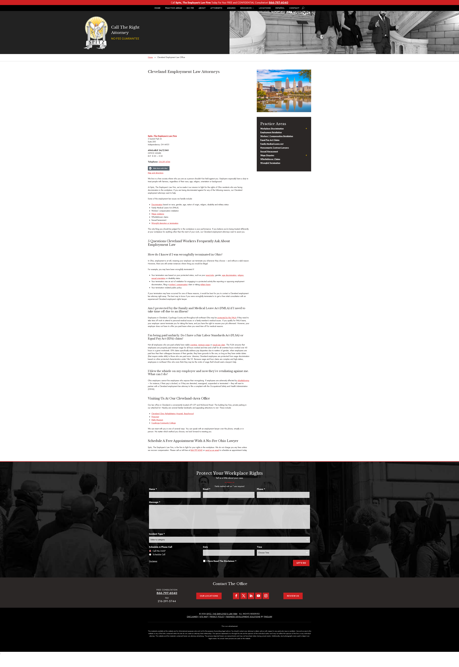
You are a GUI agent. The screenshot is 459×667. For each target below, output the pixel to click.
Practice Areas (173, 8)
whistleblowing (243, 380)
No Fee (190, 8)
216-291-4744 (164, 161)
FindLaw (268, 616)
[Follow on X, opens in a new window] (243, 596)
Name (153, 489)
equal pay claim (219, 344)
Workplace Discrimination (272, 128)
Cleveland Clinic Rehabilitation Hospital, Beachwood (172, 413)
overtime (193, 344)
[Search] (303, 8)
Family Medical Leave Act (271, 143)
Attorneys (216, 8)
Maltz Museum (157, 419)
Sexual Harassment (269, 151)
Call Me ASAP (159, 551)
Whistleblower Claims (270, 159)
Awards (231, 8)
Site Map (203, 616)
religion (240, 275)
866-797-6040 (278, 2)
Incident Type (157, 534)
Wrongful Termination (270, 163)
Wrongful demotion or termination (164, 223)
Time (259, 547)
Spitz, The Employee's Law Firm (221, 613)
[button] (456, 649)
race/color (210, 275)
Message (154, 502)
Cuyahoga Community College (163, 423)
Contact (294, 8)
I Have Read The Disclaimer (221, 561)
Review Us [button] (293, 596)
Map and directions (155, 173)
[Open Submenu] (306, 128)
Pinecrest (155, 416)
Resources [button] (246, 8)
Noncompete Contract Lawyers (274, 147)
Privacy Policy (217, 616)
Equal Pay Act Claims (269, 140)
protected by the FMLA (226, 317)
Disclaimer (153, 561)
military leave (205, 284)
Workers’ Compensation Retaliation (276, 136)
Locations (265, 8)
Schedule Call (159, 554)
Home (157, 8)
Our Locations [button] (209, 596)
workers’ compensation (178, 284)
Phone (261, 489)
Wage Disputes (267, 155)
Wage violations (157, 214)
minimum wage (204, 344)
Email (206, 489)
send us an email (212, 450)
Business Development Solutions (243, 616)
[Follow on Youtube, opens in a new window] (258, 596)
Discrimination (156, 204)
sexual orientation (158, 278)
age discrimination (229, 275)
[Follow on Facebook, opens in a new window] (236, 596)
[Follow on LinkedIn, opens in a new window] (251, 596)
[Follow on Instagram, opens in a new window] (266, 596)
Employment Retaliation (271, 132)
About (202, 8)
